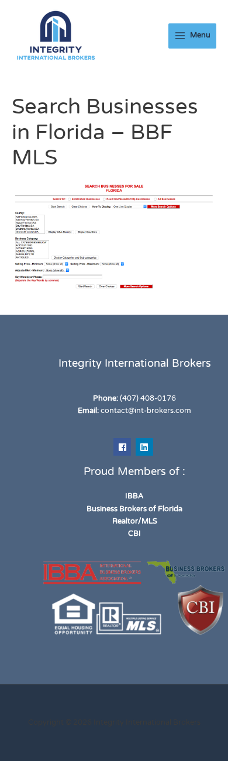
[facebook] (123, 447)
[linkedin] (146, 447)
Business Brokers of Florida (134, 509)
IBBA (134, 496)
